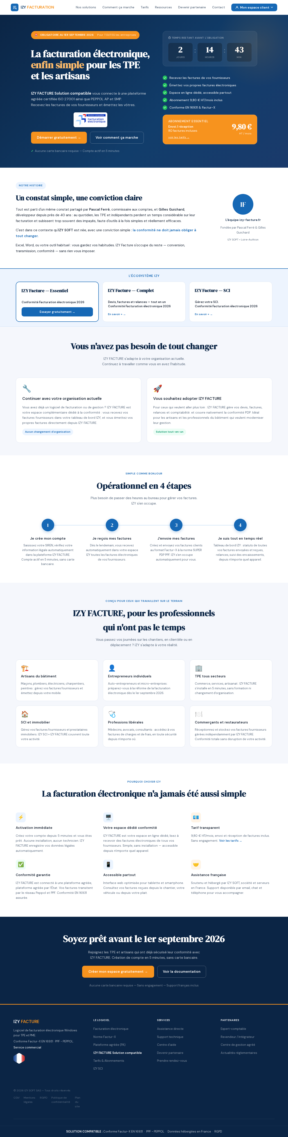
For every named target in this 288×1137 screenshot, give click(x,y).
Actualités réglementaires (239, 1053)
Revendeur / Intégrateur (237, 1037)
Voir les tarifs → (230, 841)
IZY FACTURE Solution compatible (61, 93)
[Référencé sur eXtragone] (19, 1063)
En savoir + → (117, 314)
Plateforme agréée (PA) (109, 1045)
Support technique (170, 1037)
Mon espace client (254, 7)
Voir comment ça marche (117, 137)
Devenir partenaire (192, 7)
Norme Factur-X (104, 1037)
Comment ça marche (118, 7)
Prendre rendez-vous (172, 1061)
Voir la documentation (181, 971)
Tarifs (145, 7)
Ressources (163, 7)
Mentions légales (29, 1100)
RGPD (43, 1097)
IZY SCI (98, 1068)
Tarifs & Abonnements (108, 1061)
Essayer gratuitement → (57, 312)
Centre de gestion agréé (238, 1045)
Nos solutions (86, 7)
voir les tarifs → (178, 137)
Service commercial (27, 1047)
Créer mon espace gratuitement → (118, 971)
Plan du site (77, 1102)
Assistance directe (170, 1029)
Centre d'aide (166, 1045)
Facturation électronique (110, 1029)
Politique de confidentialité (60, 1100)
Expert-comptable (233, 1029)
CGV (17, 1097)
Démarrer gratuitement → (59, 137)
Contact (218, 7)
